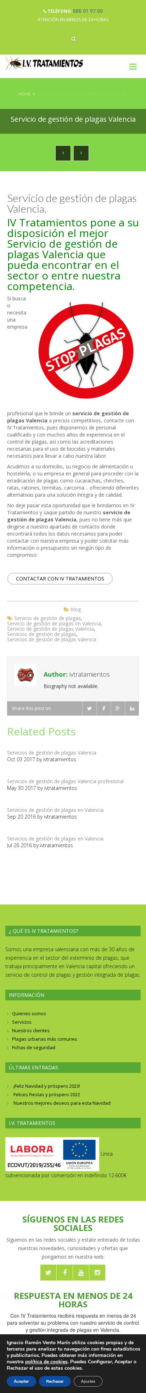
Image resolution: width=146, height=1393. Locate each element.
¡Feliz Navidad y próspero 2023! (46, 1086)
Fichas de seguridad (33, 1047)
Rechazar (55, 1381)
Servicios (22, 1022)
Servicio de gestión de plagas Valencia (50, 628)
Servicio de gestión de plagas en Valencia (54, 623)
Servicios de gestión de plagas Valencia (51, 639)
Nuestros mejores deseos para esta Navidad (62, 1103)
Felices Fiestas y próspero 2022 (46, 1094)
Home (24, 94)
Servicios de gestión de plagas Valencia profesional (65, 781)
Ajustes (88, 1381)
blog (76, 609)
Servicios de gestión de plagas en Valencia (55, 810)
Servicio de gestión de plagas (47, 618)
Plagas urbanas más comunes (44, 1039)
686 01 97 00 (88, 10)
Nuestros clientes (31, 1030)
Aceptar (21, 1381)
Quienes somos (29, 1013)
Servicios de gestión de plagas (41, 634)
